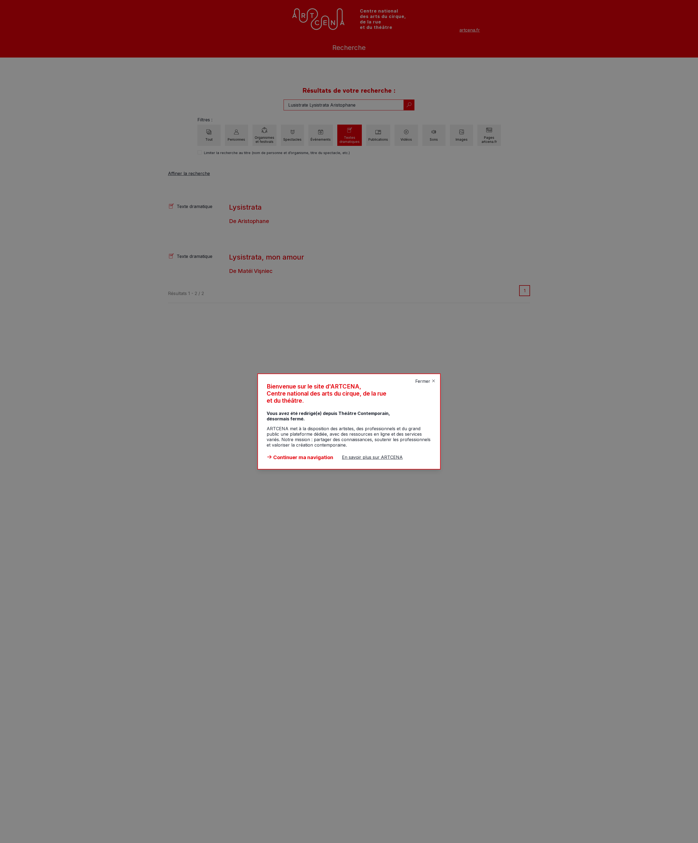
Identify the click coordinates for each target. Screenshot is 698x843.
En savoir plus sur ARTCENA (372, 457)
